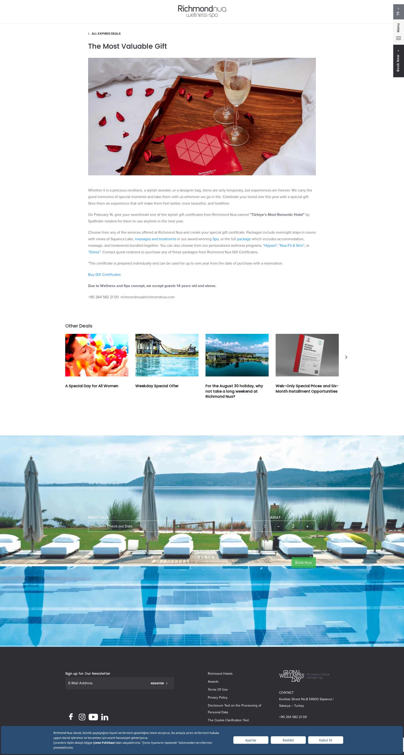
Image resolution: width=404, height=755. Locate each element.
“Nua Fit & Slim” (291, 245)
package (244, 239)
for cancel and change (298, 546)
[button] (346, 357)
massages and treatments (155, 239)
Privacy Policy (217, 698)
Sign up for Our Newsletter (87, 673)
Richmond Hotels (220, 674)
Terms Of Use (218, 690)
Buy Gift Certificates (104, 274)
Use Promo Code (301, 537)
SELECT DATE (98, 517)
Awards (213, 682)
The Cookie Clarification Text (228, 720)
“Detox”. (94, 252)
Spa (216, 239)
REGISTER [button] (157, 683)
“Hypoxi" (270, 245)
